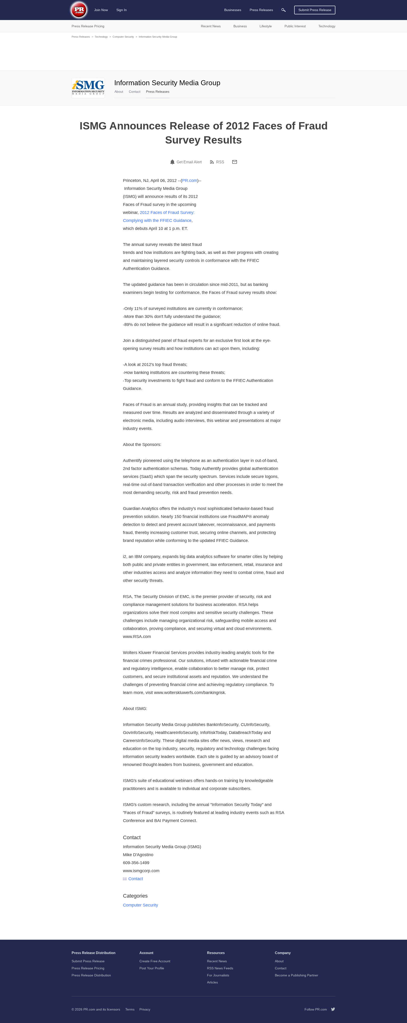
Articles (212, 982)
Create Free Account (154, 961)
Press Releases (81, 36)
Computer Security (123, 36)
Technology (101, 36)
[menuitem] (283, 10)
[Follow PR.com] (331, 1009)
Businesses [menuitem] (232, 10)
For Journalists (218, 975)
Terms (129, 1009)
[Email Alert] (173, 162)
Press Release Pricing (88, 968)
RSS (220, 162)
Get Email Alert (189, 162)
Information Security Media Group (158, 36)
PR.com (189, 180)
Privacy (144, 1009)
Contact (134, 91)
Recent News (217, 961)
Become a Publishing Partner (296, 975)
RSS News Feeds (220, 968)
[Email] (234, 162)
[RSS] (212, 162)
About (118, 91)
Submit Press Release (314, 10)
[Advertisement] (203, 54)
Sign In (121, 10)
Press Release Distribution (91, 975)
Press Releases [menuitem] (261, 10)
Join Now (101, 10)
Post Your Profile (151, 968)
